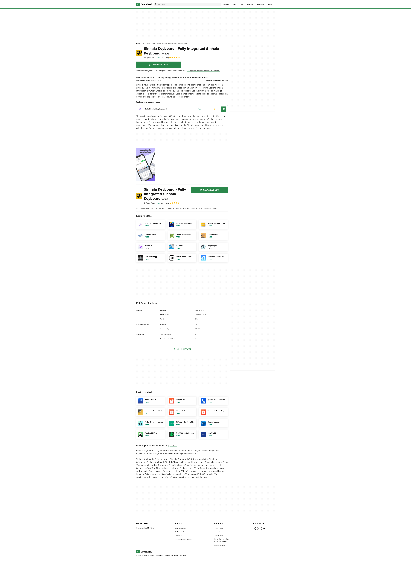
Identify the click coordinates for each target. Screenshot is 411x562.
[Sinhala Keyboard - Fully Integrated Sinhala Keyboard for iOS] (139, 53)
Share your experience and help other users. (203, 71)
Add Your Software (181, 532)
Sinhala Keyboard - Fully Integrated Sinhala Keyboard (181, 51)
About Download (180, 528)
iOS (242, 4)
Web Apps (260, 4)
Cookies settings (219, 545)
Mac (234, 4)
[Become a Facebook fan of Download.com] (254, 528)
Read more (225, 80)
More (270, 4)
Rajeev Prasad (172, 446)
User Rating (165, 58)
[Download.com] (144, 4)
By (149, 58)
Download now (160, 64)
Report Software (184, 349)
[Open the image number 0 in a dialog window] (145, 164)
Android (250, 4)
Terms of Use (218, 532)
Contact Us (178, 536)
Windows (226, 4)
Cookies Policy (218, 536)
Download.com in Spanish (183, 539)
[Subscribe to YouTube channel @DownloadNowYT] (263, 528)
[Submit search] (156, 4)
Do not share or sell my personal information (221, 540)
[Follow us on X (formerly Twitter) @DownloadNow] (258, 528)
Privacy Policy (218, 528)
